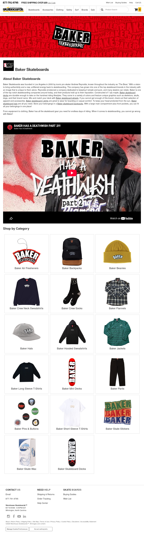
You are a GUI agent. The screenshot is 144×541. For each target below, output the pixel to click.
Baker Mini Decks (72, 388)
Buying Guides (121, 2)
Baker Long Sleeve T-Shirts (26, 388)
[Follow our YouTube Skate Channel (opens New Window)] (19, 516)
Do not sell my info (41, 529)
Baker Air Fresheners (26, 268)
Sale (93, 9)
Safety (69, 9)
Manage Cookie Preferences (17, 529)
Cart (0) (138, 2)
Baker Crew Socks (72, 308)
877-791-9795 (10, 2)
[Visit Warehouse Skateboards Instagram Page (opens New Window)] (8, 516)
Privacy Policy (55, 521)
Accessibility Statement (88, 521)
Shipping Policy (26, 521)
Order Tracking (44, 498)
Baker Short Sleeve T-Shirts (72, 428)
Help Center (42, 503)
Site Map (36, 521)
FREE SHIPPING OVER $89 (38, 2)
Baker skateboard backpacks (70, 103)
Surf (77, 9)
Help (131, 2)
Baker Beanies (117, 268)
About (8, 521)
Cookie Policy (66, 521)
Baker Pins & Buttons (27, 428)
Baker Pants (117, 388)
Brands (85, 9)
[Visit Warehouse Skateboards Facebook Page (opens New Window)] (14, 516)
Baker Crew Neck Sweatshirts (26, 308)
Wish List (109, 2)
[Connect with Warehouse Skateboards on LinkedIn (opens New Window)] (24, 516)
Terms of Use (44, 521)
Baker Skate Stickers (117, 428)
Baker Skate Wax (26, 469)
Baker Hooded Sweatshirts (72, 348)
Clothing (59, 9)
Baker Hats (26, 348)
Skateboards (34, 9)
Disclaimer (75, 521)
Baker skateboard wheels (67, 98)
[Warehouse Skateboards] (15, 9)
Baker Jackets (117, 348)
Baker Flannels (117, 308)
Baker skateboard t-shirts (37, 100)
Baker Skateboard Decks (72, 469)
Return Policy (15, 521)
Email (8, 494)
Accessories (47, 9)
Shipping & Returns (45, 494)
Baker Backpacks (72, 268)
